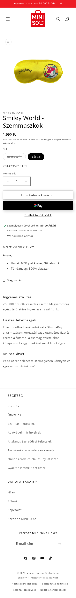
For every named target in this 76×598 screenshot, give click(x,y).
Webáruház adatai (20, 236)
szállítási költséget (41, 139)
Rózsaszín (16, 157)
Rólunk (13, 501)
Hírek (11, 492)
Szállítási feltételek (21, 424)
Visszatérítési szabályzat (44, 577)
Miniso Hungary (36, 572)
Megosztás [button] (14, 280)
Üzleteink (14, 415)
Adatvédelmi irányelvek (24, 432)
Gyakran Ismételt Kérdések (27, 468)
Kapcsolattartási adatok (53, 589)
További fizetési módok (38, 215)
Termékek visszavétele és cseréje (31, 450)
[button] (8, 19)
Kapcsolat (14, 510)
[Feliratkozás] (60, 543)
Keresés (13, 406)
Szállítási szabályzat (24, 589)
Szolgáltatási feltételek (55, 583)
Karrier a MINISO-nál (22, 519)
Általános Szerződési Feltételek (30, 441)
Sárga (36, 156)
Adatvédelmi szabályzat (25, 583)
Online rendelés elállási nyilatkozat (33, 459)
